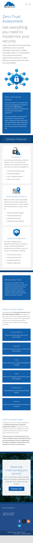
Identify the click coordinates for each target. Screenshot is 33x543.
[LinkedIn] (19, 525)
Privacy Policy (17, 533)
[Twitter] (24, 521)
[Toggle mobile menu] (30, 4)
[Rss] (28, 521)
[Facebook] (19, 521)
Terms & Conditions (26, 533)
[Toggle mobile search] (26, 4)
